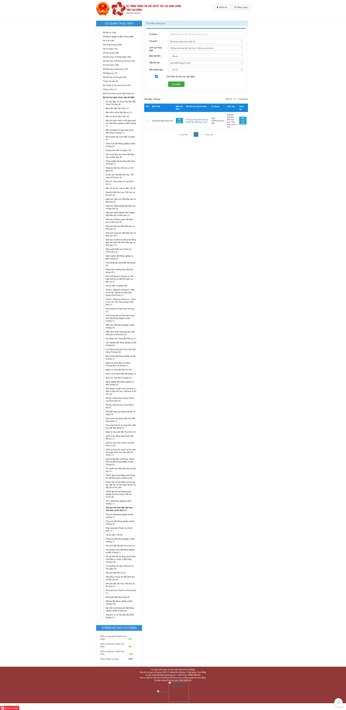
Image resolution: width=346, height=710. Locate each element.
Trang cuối (208, 134)
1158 (131, 654)
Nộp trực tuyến (243, 120)
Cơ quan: (153, 41)
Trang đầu (183, 134)
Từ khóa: (153, 34)
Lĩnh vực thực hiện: (155, 49)
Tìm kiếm (176, 84)
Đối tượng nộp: (156, 69)
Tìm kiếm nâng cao (155, 23)
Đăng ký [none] (223, 7)
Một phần (179, 120)
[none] (132, 9)
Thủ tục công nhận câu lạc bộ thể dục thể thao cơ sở (197, 120)
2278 (131, 659)
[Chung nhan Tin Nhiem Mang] (179, 691)
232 (130, 639)
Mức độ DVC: (155, 56)
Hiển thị (228, 98)
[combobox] (205, 41)
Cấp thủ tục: (154, 62)
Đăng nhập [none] (242, 7)
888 (130, 646)
